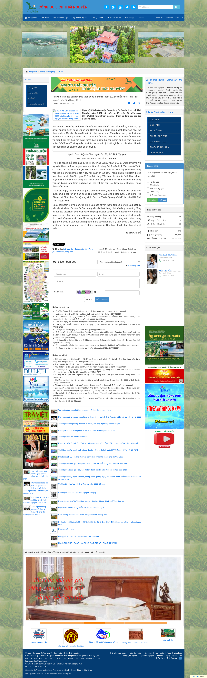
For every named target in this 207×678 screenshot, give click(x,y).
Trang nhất (32, 17)
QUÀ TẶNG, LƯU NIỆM (159, 147)
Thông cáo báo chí (36, 104)
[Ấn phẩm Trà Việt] (36, 414)
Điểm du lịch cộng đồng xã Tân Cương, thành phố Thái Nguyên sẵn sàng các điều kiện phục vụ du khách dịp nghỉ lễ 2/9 (96, 399)
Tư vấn (140, 17)
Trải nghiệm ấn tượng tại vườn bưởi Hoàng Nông (75, 329)
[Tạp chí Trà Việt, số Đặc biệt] (36, 450)
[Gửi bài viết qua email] (129, 103)
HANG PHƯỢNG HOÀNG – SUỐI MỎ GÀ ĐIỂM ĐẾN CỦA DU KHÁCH (87, 543)
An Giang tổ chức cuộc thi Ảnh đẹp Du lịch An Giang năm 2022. (82, 347)
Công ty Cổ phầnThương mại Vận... (67, 642)
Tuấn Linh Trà (131, 640)
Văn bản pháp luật (60, 17)
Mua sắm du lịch (114, 17)
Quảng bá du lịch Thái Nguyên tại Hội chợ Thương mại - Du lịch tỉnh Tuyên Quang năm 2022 (97, 374)
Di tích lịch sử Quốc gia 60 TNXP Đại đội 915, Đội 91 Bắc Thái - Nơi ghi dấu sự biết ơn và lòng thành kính (99, 523)
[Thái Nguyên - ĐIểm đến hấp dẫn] (36, 161)
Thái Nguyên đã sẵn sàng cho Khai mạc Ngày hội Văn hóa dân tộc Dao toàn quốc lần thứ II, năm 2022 (98, 324)
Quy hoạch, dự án (79, 17)
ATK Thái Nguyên (157, 188)
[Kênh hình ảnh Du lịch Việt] (36, 342)
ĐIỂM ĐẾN (154, 119)
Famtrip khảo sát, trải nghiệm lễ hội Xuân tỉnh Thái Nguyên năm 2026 (86, 430)
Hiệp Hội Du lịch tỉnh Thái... (163, 641)
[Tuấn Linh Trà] (131, 633)
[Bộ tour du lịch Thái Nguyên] (36, 311)
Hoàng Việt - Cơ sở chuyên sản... (99, 642)
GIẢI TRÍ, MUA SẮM (158, 136)
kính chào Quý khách (71, 623)
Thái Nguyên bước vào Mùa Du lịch (72, 436)
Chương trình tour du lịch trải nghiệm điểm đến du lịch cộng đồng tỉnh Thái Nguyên (88, 385)
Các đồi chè (154, 185)
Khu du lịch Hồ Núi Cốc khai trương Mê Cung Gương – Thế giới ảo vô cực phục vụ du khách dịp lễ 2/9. (97, 393)
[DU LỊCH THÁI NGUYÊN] (164, 344)
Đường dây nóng (165, 270)
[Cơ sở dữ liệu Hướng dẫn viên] (36, 326)
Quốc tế (31, 98)
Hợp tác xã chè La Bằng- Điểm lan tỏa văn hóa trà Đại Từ (81, 507)
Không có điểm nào (157, 195)
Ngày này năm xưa (174, 655)
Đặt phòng (129, 17)
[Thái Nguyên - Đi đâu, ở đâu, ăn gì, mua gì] (36, 124)
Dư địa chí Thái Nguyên (167, 658)
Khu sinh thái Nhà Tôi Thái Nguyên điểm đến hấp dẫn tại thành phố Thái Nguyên (91, 501)
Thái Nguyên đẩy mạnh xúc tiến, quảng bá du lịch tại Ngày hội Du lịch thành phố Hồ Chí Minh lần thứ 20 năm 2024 (99, 477)
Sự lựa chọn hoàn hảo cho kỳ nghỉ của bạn (50, 623)
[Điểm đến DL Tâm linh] (36, 250)
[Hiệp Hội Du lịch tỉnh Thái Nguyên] (163, 633)
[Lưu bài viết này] (139, 103)
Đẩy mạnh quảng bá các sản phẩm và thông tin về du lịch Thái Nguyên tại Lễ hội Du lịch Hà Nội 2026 (99, 417)
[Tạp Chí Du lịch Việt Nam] (36, 372)
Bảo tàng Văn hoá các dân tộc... (34, 646)
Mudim (196, 676)
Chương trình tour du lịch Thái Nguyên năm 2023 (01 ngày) (82, 484)
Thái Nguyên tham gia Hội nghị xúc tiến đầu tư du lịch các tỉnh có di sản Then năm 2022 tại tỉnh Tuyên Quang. (96, 381)
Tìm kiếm (148, 652)
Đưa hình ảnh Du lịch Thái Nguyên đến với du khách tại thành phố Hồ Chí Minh (90, 457)
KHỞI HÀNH (155, 125)
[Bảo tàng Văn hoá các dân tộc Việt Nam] (34, 636)
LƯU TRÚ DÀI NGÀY (158, 141)
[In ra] (134, 103)
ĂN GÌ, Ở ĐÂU (156, 130)
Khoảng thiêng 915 (66, 529)
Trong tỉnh (32, 87)
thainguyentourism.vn (168, 255)
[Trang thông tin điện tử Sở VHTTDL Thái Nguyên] (36, 405)
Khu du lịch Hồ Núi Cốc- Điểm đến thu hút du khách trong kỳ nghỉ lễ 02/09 (85, 366)
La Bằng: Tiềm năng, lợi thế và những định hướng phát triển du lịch (83, 313)
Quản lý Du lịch (97, 17)
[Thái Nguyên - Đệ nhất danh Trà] (36, 205)
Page (169, 652)
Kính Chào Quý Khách (156, 623)
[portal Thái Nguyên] (36, 423)
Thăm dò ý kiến (135, 652)
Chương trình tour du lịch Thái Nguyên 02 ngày (77, 492)
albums (160, 655)
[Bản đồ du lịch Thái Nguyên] (36, 281)
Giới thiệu (45, 17)
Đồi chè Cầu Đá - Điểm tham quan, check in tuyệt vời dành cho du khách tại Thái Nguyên (92, 345)
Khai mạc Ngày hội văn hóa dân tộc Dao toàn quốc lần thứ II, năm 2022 (85, 321)
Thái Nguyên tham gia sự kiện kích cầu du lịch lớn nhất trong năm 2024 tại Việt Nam (92, 463)
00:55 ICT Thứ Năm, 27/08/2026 (169, 17)
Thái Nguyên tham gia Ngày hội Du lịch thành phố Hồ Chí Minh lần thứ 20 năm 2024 (92, 470)
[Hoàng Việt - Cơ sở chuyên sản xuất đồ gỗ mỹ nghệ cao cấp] (99, 634)
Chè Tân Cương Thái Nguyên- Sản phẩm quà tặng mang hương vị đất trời (85, 311)
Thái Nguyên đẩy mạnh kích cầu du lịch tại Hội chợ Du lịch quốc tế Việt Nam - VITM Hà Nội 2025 (98, 450)
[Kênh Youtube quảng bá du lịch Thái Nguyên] (164, 439)
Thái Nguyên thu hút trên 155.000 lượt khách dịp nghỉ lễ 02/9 (79, 364)
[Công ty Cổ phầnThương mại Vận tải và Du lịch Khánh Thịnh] (67, 634)
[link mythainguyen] (164, 406)
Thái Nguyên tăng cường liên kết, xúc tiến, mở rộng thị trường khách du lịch (89, 423)
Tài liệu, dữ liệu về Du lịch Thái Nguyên (138, 655)
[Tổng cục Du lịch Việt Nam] (36, 359)
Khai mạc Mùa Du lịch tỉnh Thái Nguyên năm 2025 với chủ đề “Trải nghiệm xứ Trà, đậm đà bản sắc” (99, 443)
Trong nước (33, 93)
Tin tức (28, 79)
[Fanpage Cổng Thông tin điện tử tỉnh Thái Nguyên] (164, 373)
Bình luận (178, 652)
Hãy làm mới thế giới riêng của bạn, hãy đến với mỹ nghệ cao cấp (93, 623)
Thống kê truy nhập (118, 652)
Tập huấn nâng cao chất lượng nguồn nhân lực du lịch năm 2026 (84, 410)
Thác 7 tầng (154, 191)
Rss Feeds (159, 652)
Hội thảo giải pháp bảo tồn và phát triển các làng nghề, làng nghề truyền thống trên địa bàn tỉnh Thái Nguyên (96, 341)
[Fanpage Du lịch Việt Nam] (36, 388)
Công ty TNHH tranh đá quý (114, 623)
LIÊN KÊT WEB (156, 152)
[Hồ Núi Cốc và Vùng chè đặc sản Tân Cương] (36, 429)
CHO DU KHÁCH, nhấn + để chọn (160, 111)
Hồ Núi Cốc (154, 181)
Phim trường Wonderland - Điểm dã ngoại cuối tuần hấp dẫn (82, 514)
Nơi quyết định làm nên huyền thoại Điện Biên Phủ (78, 536)
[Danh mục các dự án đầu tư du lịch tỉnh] (36, 231)
